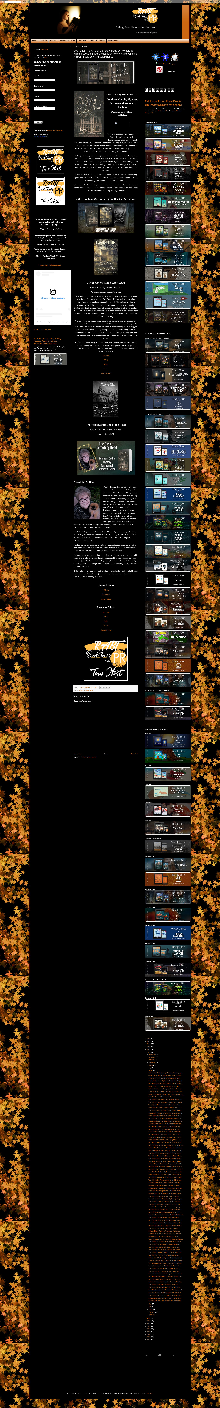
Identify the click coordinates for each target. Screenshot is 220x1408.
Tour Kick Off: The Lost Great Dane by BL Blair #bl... (164, 1268)
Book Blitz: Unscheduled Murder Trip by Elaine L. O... (164, 1140)
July (150, 1068)
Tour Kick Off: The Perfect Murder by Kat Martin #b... (164, 1266)
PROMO (90, 690)
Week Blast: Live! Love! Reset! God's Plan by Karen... (164, 1263)
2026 (149, 1039)
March (151, 1309)
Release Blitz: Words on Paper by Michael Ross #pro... (165, 1258)
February (152, 1312)
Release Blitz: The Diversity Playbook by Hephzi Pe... (164, 1236)
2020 (149, 1318)
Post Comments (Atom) (89, 757)
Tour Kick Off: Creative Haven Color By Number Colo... (165, 1252)
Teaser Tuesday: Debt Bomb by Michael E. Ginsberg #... (165, 1091)
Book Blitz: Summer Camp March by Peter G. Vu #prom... (166, 1145)
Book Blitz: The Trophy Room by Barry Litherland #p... (165, 1113)
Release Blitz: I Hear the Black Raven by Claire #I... (164, 1183)
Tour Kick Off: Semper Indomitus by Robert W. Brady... (164, 1158)
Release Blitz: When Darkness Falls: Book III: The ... (164, 1078)
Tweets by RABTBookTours (42, 330)
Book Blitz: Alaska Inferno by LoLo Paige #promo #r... (164, 1209)
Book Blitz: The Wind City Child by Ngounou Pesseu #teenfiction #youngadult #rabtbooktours (47, 341)
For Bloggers (113, 40)
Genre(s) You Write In (40, 106)
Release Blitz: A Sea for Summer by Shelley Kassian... (165, 1150)
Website (37, 96)
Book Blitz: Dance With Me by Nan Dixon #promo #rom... (165, 1097)
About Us (43, 40)
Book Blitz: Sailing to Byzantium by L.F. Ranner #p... (164, 1212)
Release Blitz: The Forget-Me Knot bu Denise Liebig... (165, 1193)
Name (36, 76)
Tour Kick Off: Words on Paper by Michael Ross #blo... (165, 1242)
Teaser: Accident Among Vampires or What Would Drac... (165, 1260)
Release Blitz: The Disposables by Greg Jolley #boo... (165, 1301)
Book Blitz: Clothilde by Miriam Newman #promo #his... (165, 1276)
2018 (149, 1323)
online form (44, 49)
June (150, 1070)
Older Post (134, 754)
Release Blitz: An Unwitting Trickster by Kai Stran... (164, 1231)
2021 (149, 1052)
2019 (149, 1321)
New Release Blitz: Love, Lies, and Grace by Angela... (165, 1293)
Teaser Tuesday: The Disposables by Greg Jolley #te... (165, 1233)
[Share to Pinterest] (109, 687)
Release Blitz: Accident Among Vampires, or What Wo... (165, 1164)
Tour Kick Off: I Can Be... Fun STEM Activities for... (163, 1255)
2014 (149, 1334)
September (152, 1062)
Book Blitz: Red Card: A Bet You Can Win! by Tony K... (164, 1116)
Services (53, 40)
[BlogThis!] (103, 687)
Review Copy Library (67, 40)
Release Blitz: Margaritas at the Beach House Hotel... (164, 1137)
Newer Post (77, 754)
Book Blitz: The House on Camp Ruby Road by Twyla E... (166, 1169)
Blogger (149, 1393)
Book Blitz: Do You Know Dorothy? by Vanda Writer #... (165, 1118)
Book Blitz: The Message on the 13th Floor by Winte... (164, 1191)
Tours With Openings (97, 40)
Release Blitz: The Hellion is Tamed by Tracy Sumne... (165, 1148)
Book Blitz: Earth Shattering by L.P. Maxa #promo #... (164, 1126)
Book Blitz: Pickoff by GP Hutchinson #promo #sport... (164, 1129)
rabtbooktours (56, 322)
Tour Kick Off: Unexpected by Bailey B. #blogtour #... (164, 1295)
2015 (149, 1331)
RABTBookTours (42, 322)
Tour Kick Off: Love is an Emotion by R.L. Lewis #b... (164, 1201)
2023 (149, 1047)
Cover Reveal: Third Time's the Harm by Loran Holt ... (164, 1132)
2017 (149, 1326)
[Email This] (100, 687)
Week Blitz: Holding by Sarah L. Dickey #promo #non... (165, 1161)
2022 (149, 1049)
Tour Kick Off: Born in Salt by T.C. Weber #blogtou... (164, 1271)
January (151, 1315)
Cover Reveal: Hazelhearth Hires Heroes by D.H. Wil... (165, 1075)
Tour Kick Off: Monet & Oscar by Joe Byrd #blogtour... (164, 1100)
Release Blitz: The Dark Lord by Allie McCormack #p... (165, 1188)
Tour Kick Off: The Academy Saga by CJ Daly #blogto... (165, 1199)
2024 (149, 1044)
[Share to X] (105, 687)
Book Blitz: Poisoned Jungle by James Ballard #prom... (165, 1121)
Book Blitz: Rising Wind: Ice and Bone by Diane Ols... (164, 1279)
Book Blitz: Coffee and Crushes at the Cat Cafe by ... (164, 1134)
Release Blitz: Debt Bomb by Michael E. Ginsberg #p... (165, 1073)
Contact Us (82, 40)
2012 (149, 1339)
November (152, 1057)
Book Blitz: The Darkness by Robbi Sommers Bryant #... (165, 1172)
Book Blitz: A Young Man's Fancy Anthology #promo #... (165, 1225)
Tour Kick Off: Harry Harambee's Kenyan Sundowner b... (165, 1102)
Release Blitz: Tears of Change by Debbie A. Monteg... (165, 1089)
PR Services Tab (162, 111)
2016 (149, 1329)
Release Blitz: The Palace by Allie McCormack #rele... (165, 1282)
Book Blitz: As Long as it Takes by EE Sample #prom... (165, 1175)
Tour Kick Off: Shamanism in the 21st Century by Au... (164, 1204)
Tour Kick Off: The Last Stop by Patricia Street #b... (163, 1105)
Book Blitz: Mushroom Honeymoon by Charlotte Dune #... (166, 1215)
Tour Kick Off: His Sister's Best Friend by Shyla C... (163, 1284)
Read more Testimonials (50, 265)
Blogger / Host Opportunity (55, 130)
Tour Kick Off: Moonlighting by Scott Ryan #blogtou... (164, 1287)
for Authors (42, 57)
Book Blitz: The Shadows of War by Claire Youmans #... (165, 1274)
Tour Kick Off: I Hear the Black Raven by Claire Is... (164, 1217)
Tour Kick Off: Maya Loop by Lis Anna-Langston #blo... (165, 1110)
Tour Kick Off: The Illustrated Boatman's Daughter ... (164, 1244)
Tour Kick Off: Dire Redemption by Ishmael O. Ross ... (164, 1180)
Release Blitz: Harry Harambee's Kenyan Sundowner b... (166, 1094)
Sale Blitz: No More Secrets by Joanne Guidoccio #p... (165, 1223)
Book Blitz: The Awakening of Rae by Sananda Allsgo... (165, 1177)
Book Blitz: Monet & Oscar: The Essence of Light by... (164, 1207)
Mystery (85, 690)
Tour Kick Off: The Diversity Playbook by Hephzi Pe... (164, 1156)
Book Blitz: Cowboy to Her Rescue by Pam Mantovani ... (165, 1290)
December (152, 1054)
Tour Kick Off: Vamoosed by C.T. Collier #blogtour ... (164, 1196)
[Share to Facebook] (107, 687)
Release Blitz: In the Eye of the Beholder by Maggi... (164, 1185)
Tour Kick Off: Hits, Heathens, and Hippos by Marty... (164, 1250)
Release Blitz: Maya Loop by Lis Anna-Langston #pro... (165, 1124)
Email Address (39, 86)
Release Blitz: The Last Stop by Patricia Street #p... (164, 1086)
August (151, 1065)
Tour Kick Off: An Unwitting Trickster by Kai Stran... (163, 1247)
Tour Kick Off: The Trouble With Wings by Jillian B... (164, 1228)
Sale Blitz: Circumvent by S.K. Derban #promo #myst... (165, 1081)
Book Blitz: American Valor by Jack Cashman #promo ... (165, 1083)
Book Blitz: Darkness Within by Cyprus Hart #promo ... (165, 1220)
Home (34, 40)
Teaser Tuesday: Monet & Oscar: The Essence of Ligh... (165, 1239)
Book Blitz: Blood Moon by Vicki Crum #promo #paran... (165, 1166)
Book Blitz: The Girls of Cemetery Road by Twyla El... (164, 1108)
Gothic (80, 690)
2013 (149, 1337)
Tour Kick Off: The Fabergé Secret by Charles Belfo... (164, 1153)
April (150, 1307)
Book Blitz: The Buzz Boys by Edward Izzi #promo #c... (165, 1142)
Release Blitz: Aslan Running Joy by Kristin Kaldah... (164, 1298)
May (150, 1304)
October (151, 1060)
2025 (149, 1041)
